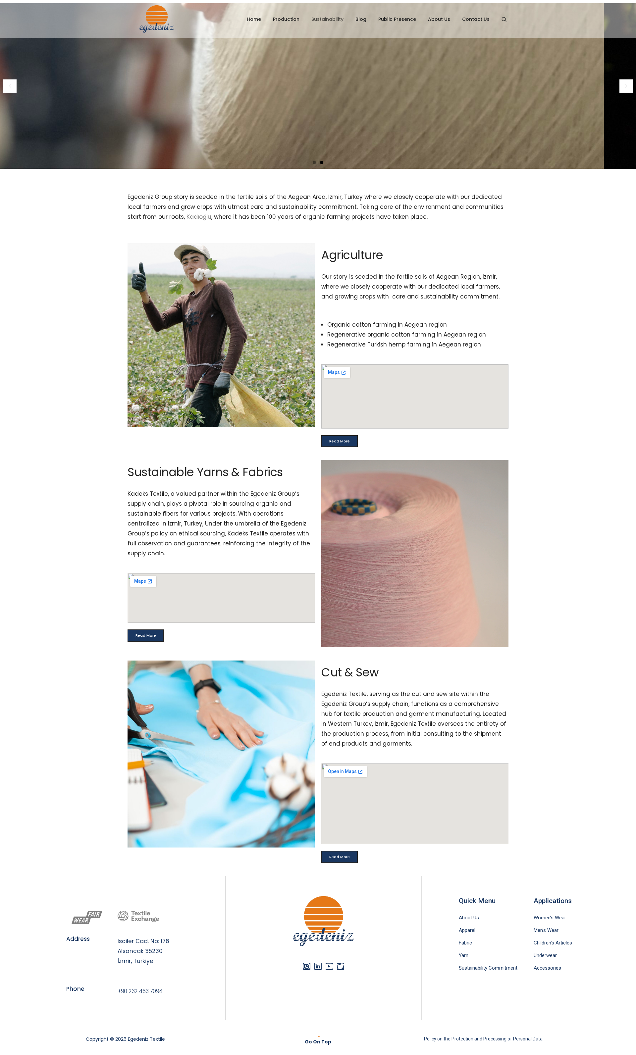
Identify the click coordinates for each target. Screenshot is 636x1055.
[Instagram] (306, 966)
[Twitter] (340, 966)
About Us (439, 19)
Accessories (547, 968)
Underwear (545, 955)
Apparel (467, 930)
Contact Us (476, 19)
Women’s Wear (550, 918)
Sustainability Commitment (488, 968)
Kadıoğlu (198, 217)
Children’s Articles (553, 943)
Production (286, 19)
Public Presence (397, 19)
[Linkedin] (318, 966)
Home (254, 19)
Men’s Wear (546, 930)
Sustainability (327, 19)
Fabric (465, 943)
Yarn (463, 955)
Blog (360, 19)
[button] (10, 86)
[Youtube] (329, 966)
